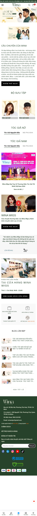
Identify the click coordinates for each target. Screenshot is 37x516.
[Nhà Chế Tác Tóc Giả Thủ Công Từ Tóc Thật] (18, 14)
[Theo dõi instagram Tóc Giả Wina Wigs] (12, 451)
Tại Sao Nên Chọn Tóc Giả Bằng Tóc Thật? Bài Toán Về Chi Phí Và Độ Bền (24, 372)
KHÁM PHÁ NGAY (10, 83)
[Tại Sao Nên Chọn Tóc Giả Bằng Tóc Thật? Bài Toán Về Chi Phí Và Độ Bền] (6, 373)
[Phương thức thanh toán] (13, 470)
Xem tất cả (18, 389)
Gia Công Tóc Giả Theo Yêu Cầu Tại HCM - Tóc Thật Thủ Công (23, 380)
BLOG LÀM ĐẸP (18, 331)
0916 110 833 (31, 321)
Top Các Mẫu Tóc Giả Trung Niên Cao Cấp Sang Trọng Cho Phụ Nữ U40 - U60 (23, 356)
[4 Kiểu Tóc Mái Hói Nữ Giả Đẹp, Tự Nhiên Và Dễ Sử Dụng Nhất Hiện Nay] (6, 349)
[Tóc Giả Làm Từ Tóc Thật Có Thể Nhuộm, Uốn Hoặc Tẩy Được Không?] (6, 365)
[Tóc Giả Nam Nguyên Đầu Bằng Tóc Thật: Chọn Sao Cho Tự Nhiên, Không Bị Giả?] (6, 341)
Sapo (27, 423)
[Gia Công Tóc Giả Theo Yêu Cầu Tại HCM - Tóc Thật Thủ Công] (6, 381)
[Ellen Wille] (25, 250)
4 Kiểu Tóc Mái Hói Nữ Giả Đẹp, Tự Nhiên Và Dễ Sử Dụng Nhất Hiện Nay (22, 348)
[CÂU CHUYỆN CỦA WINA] (18, 32)
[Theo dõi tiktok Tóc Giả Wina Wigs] (23, 451)
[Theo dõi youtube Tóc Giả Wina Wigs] (17, 451)
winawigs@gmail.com (15, 420)
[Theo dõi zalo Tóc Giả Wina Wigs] (8, 451)
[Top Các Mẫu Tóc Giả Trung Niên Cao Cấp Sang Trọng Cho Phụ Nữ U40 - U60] (6, 357)
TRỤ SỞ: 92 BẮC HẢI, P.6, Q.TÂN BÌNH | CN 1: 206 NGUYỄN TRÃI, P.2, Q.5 (17, 1)
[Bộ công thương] (17, 458)
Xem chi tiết (18, 189)
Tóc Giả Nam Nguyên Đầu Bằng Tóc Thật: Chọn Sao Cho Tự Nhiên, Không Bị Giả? (24, 340)
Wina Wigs (15, 423)
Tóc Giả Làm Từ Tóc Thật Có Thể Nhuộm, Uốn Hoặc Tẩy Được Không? (23, 364)
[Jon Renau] (8, 250)
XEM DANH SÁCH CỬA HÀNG (15, 296)
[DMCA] (17, 464)
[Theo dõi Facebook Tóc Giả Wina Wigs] (3, 451)
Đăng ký (31, 446)
